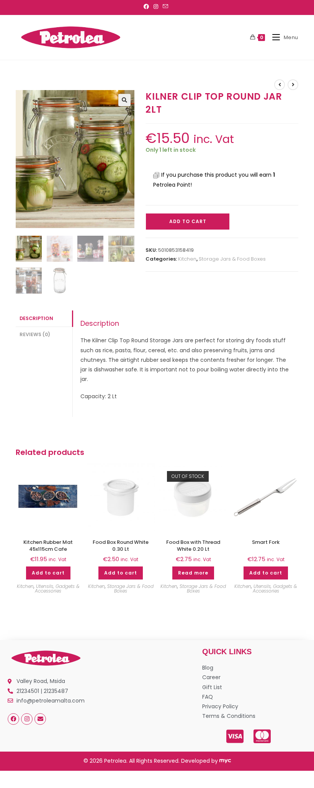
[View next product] (293, 84)
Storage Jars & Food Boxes (232, 259)
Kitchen (187, 259)
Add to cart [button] (48, 573)
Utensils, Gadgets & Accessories (57, 588)
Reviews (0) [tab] (35, 334)
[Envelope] (40, 719)
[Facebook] (13, 719)
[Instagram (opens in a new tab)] (155, 6)
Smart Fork (266, 542)
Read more (193, 573)
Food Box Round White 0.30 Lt (121, 546)
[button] (124, 100)
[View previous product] (279, 84)
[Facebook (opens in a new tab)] (147, 6)
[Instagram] (27, 719)
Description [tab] (36, 318)
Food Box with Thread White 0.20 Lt (193, 546)
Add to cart (187, 221)
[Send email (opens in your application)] (165, 6)
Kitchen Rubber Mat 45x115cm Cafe (48, 546)
